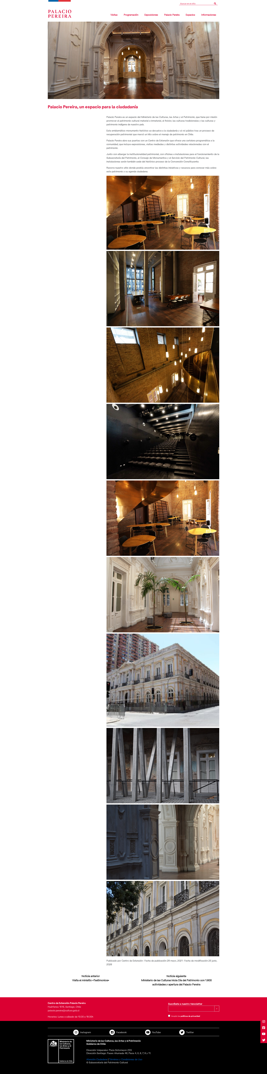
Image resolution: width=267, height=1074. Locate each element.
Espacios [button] (190, 14)
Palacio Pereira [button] (172, 14)
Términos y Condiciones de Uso (125, 1059)
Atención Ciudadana (96, 1059)
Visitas (114, 14)
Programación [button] (131, 14)
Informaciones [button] (208, 14)
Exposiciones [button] (151, 14)
